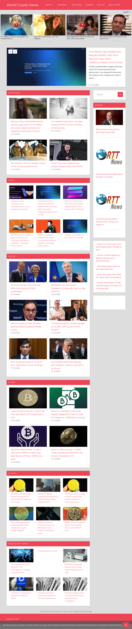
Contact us (57, 616)
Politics (100, 5)
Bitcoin (11, 387)
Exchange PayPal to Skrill (47, 556)
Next (15, 52)
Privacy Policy (45, 616)
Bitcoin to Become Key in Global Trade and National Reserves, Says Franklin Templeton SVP (67, 457)
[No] (129, 625)
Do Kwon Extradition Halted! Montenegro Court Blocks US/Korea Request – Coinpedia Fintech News (47, 245)
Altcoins (12, 478)
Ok (126, 625)
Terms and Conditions (72, 616)
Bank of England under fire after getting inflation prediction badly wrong (26, 331)
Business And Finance (18, 549)
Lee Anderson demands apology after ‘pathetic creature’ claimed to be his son (67, 370)
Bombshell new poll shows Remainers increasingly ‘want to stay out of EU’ (68, 293)
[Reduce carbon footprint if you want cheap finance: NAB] (109, 116)
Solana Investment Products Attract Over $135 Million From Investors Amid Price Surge (46, 532)
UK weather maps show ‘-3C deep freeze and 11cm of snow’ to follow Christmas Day (67, 129)
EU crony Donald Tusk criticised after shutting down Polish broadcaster (105, 55)
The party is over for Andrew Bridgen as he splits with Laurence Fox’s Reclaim (68, 331)
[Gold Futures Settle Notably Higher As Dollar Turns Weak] (109, 149)
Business (62, 5)
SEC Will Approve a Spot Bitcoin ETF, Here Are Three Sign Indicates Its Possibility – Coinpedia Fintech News (20, 245)
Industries (77, 5)
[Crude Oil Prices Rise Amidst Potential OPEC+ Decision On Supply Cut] (109, 194)
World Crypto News (22, 5)
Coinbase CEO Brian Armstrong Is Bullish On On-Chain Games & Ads (47, 600)
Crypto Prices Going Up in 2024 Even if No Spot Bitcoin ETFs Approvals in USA (28, 419)
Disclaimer (87, 616)
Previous (10, 52)
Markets (89, 5)
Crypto (48, 5)
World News (114, 5)
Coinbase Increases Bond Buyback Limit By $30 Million (21, 600)
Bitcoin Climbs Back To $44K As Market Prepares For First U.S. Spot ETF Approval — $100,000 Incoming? (68, 419)
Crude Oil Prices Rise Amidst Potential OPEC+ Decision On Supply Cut (107, 227)
